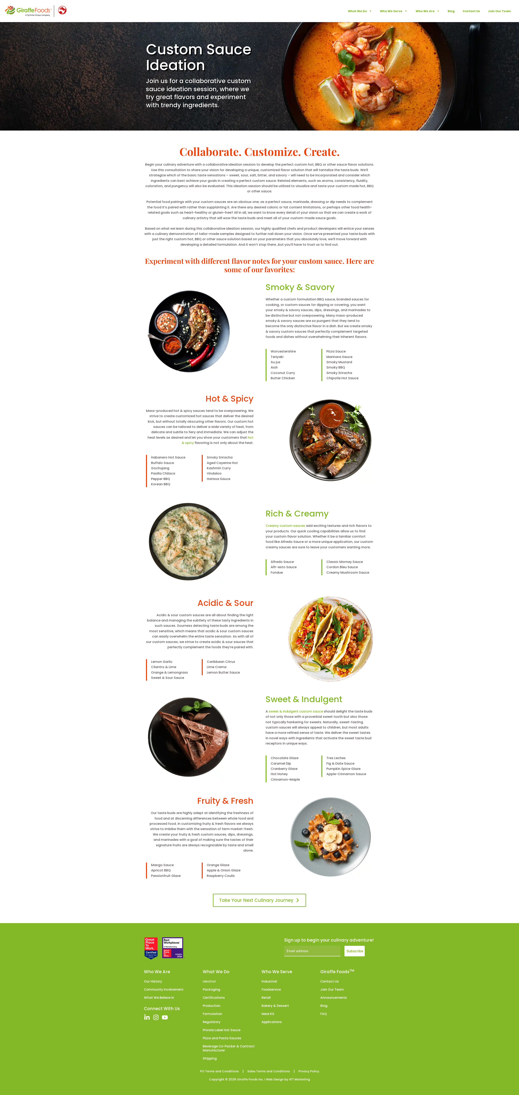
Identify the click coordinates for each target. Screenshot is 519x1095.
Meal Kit (268, 1014)
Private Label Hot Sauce (221, 1030)
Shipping (210, 1058)
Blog (451, 11)
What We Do (357, 11)
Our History (153, 981)
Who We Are (425, 11)
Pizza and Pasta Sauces (222, 1038)
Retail (266, 997)
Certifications (214, 997)
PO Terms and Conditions (219, 1071)
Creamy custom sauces (285, 525)
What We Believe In (159, 997)
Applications (272, 1022)
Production (211, 1006)
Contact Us (471, 11)
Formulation (212, 1014)
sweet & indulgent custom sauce (296, 711)
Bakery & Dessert (275, 1006)
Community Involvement (163, 989)
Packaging (211, 989)
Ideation (209, 981)
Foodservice (271, 989)
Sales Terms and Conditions (268, 1071)
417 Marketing (299, 1079)
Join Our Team (499, 11)
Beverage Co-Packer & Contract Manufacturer (229, 1048)
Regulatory (211, 1022)
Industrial (269, 981)
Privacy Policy (308, 1071)
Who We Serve (391, 11)
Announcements (333, 997)
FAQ (323, 1014)
